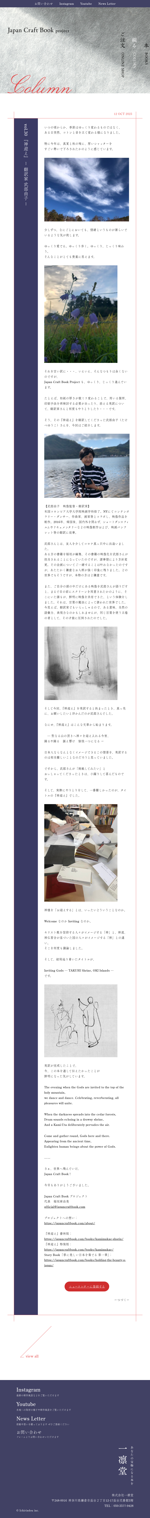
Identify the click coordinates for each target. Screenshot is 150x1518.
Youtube (86, 3)
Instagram (66, 3)
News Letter (107, 3)
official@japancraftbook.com (64, 1207)
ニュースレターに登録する (87, 1286)
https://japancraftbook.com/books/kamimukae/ (79, 1249)
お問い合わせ (43, 3)
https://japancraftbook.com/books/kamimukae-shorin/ (83, 1239)
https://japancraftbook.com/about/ (69, 1223)
